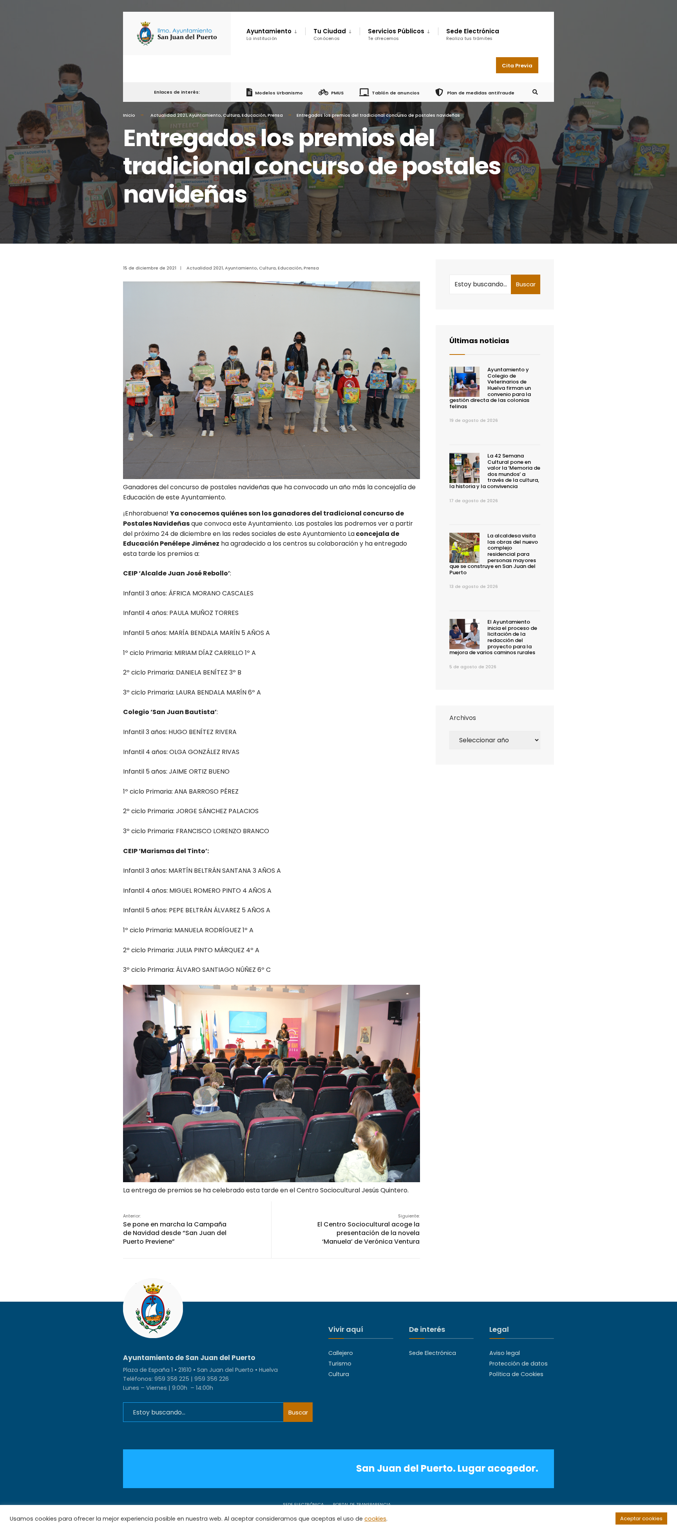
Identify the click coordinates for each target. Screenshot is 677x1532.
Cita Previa (517, 65)
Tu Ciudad (329, 34)
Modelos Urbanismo (279, 92)
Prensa (275, 115)
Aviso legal (504, 1353)
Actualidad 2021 (168, 115)
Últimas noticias (479, 340)
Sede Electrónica (472, 34)
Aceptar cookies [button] (641, 1518)
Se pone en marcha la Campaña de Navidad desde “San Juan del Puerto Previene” (174, 1229)
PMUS (337, 92)
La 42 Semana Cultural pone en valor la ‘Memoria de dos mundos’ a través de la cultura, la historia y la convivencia (494, 471)
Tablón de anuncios (396, 92)
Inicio (129, 115)
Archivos (462, 717)
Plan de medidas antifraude (480, 92)
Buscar (526, 284)
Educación (254, 115)
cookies (375, 1519)
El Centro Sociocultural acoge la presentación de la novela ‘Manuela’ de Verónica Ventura (368, 1229)
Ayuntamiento (205, 115)
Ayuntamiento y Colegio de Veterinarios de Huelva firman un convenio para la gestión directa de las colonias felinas (490, 388)
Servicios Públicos (396, 34)
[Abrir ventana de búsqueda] (535, 92)
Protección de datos (518, 1363)
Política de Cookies (516, 1374)
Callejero (340, 1353)
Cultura (231, 115)
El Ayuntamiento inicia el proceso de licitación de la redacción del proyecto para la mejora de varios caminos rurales (493, 637)
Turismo (339, 1363)
